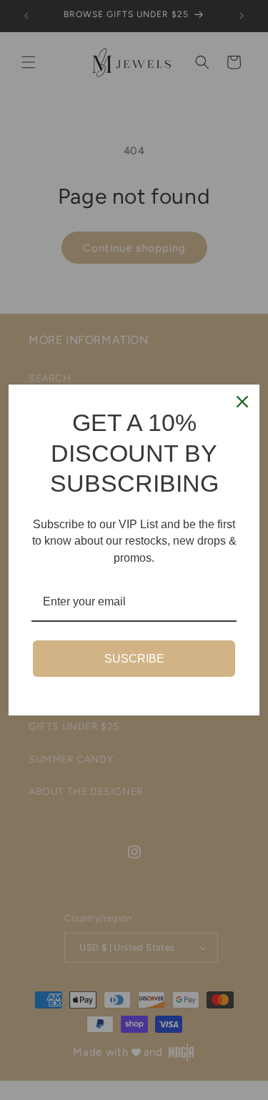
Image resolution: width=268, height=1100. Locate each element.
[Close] (242, 402)
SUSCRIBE (134, 659)
